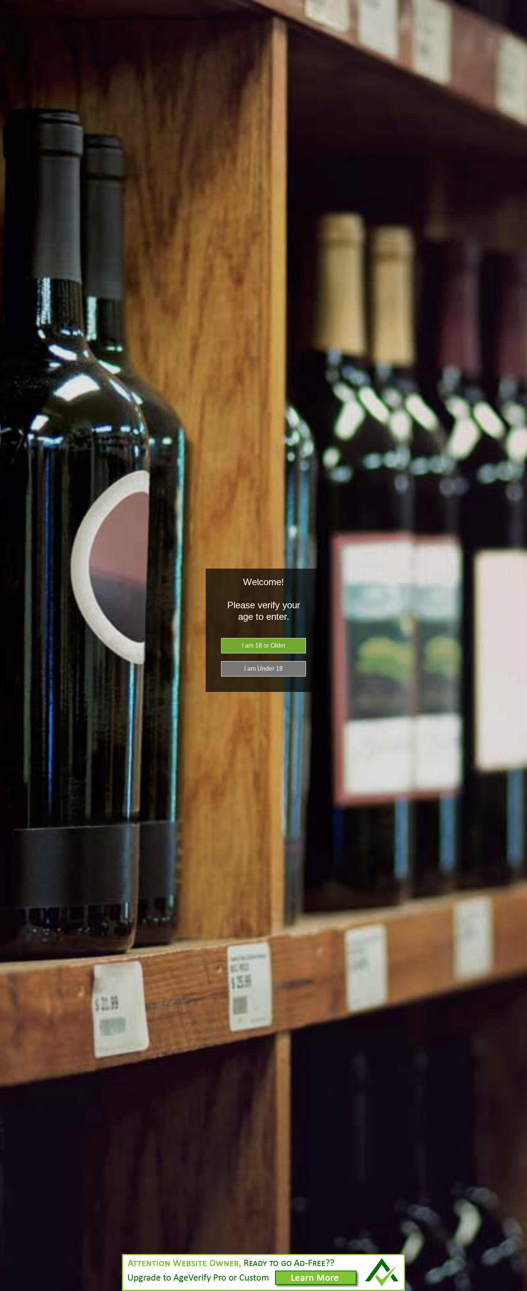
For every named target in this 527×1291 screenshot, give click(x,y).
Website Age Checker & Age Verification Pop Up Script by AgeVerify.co (517, 1289)
